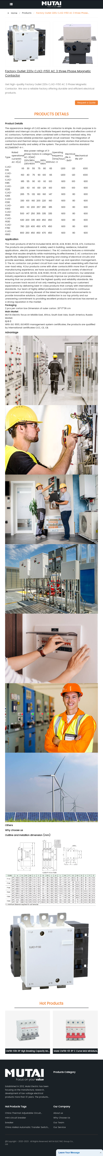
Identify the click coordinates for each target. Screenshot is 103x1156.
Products (26, 13)
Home (14, 13)
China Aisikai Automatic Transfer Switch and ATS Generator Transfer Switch (26, 1127)
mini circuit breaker (15, 1117)
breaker (9, 1122)
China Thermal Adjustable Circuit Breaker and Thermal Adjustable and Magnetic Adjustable (25, 1113)
